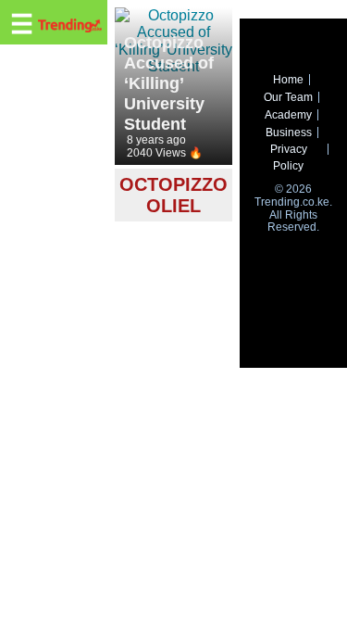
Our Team (288, 97)
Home (288, 79)
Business (289, 132)
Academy (288, 114)
